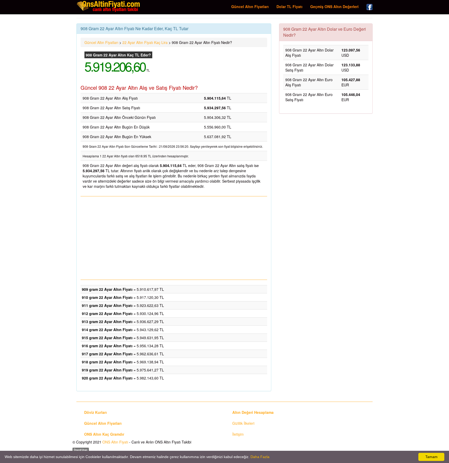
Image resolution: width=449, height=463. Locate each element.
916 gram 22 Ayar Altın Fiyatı (107, 345)
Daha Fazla (259, 457)
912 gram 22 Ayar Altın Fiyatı (107, 313)
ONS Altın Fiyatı (115, 442)
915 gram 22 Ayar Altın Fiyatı (107, 337)
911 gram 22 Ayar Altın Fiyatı (107, 305)
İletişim (238, 434)
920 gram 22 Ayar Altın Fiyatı (107, 378)
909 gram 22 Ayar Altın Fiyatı (107, 289)
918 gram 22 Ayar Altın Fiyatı (107, 361)
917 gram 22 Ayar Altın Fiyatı (107, 353)
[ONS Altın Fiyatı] (108, 6)
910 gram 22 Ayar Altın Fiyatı (107, 297)
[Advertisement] (174, 238)
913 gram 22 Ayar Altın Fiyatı (107, 321)
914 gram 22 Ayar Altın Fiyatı (107, 329)
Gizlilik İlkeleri (243, 423)
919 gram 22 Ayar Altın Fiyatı (107, 369)
